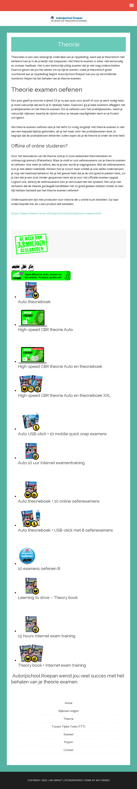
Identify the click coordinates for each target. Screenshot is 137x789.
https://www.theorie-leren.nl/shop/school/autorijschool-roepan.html (56, 213)
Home (68, 703)
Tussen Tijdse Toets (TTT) (68, 726)
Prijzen (68, 742)
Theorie (68, 719)
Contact (68, 750)
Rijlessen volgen (68, 711)
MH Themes (103, 780)
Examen (69, 734)
